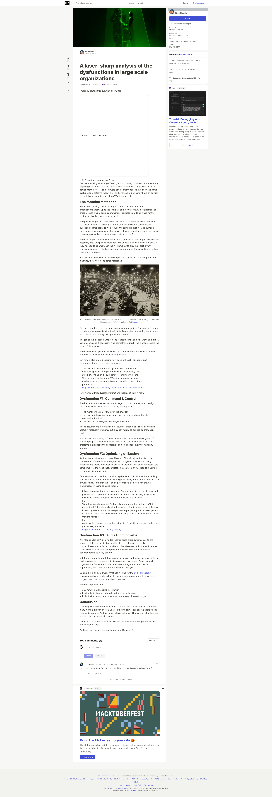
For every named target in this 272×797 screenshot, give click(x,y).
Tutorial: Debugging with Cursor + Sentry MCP (184, 121)
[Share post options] (68, 91)
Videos (92, 779)
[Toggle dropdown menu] (157, 663)
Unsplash (135, 322)
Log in (185, 3)
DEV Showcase (160, 779)
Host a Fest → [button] (87, 757)
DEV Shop (203, 779)
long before (120, 354)
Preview (99, 656)
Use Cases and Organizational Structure (185, 79)
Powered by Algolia (134, 3)
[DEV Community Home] (67, 3)
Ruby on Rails (131, 790)
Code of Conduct (113, 679)
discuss (96, 84)
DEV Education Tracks (104, 779)
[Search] (74, 3)
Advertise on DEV (129, 779)
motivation (106, 84)
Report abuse (127, 679)
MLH (136, 782)
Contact (176, 779)
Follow (187, 18)
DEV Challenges (75, 779)
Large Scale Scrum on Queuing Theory (101, 529)
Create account (199, 3)
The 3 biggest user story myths (182, 70)
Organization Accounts (145, 779)
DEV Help (117, 779)
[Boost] (67, 83)
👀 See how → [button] (187, 145)
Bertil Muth (89, 51)
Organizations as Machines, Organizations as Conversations (112, 387)
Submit (88, 656)
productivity (86, 84)
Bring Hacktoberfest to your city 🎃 (107, 740)
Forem (111, 788)
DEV (144, 788)
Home (66, 779)
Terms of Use (149, 785)
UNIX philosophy (142, 573)
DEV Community (103, 776)
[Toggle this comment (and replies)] (82, 668)
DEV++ (85, 779)
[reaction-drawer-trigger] (68, 58)
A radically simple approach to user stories (186, 61)
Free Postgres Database (189, 779)
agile (115, 84)
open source (122, 788)
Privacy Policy (137, 785)
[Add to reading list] (67, 75)
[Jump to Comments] (67, 67)
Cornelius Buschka (93, 664)
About (169, 779)
